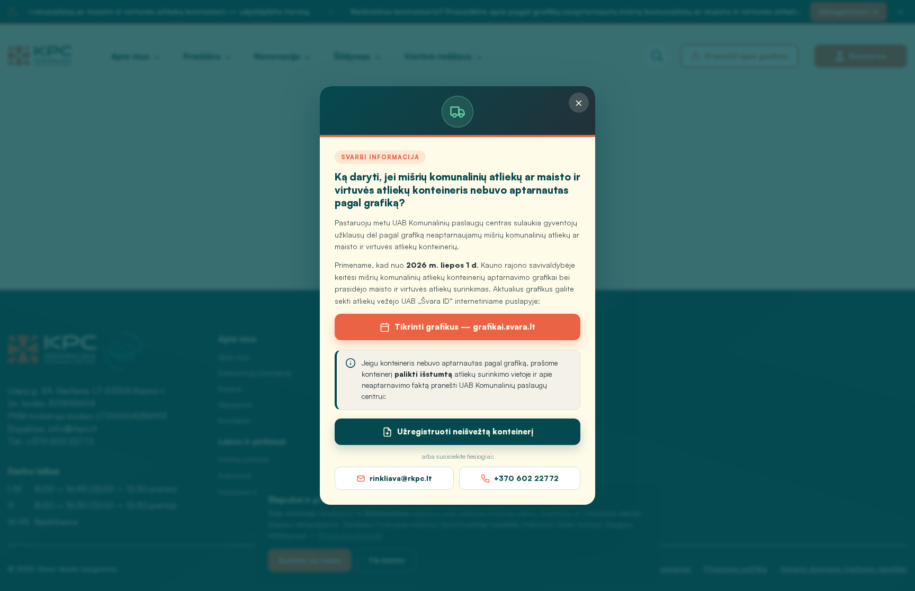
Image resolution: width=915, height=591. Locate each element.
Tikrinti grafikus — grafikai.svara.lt (464, 327)
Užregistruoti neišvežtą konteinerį (465, 431)
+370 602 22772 (526, 478)
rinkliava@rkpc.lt (401, 478)
